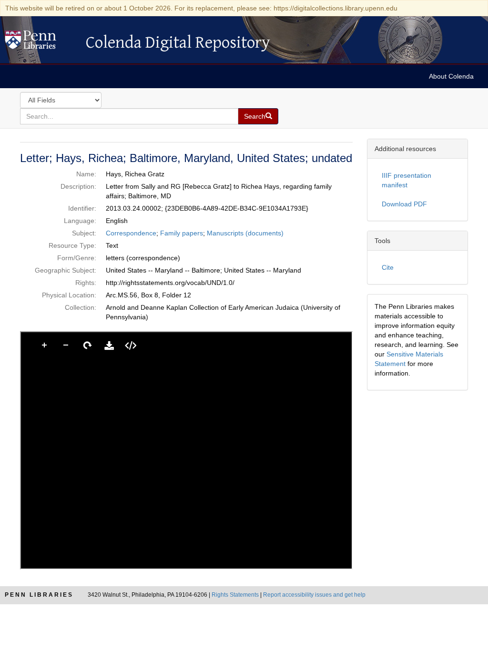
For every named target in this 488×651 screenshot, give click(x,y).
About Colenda (451, 76)
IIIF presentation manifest (406, 180)
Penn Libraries (39, 594)
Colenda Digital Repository (40, 42)
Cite (388, 267)
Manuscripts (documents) (245, 233)
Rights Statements (235, 594)
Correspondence (131, 233)
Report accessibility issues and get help (314, 594)
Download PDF (404, 204)
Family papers (181, 233)
